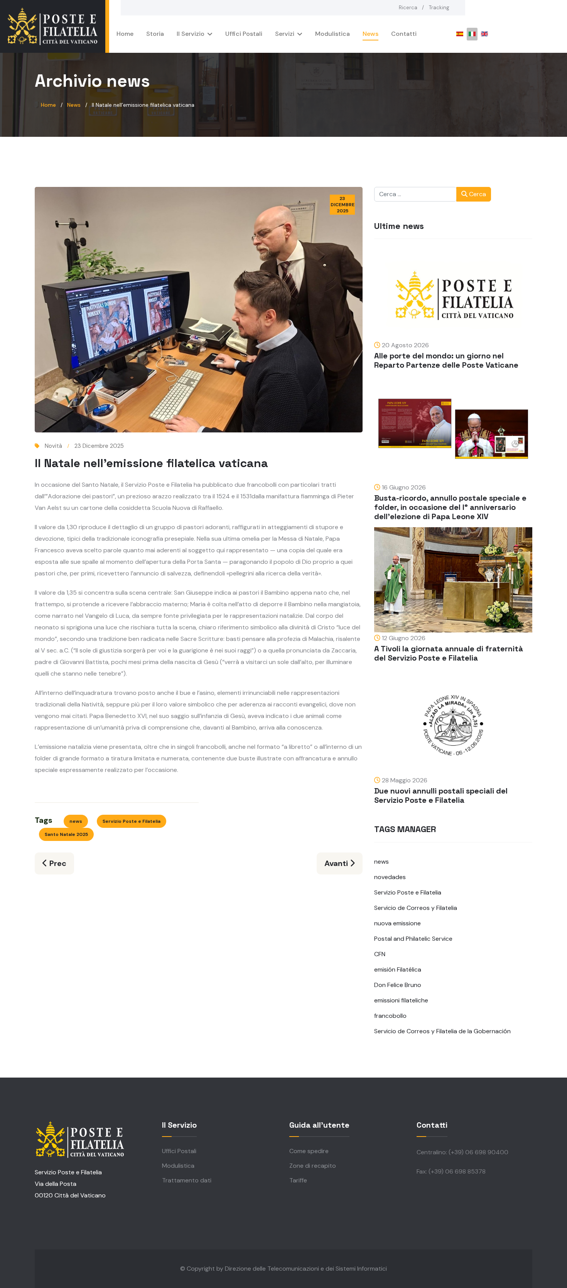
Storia (155, 34)
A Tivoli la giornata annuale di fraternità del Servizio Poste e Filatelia (448, 653)
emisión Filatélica (397, 969)
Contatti (404, 34)
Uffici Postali (243, 34)
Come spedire (309, 1151)
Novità (53, 446)
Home (124, 34)
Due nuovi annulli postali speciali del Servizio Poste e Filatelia (441, 795)
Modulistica (332, 34)
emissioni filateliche (401, 1000)
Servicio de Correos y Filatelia (415, 908)
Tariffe (298, 1180)
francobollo (390, 1016)
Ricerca (408, 7)
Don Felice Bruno (397, 985)
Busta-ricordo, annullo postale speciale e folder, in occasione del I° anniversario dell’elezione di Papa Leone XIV (450, 507)
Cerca (476, 194)
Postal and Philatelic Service (413, 939)
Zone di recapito (312, 1166)
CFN (379, 954)
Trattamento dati (186, 1180)
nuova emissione (397, 923)
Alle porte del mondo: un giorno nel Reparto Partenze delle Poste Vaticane (446, 360)
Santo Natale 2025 (66, 834)
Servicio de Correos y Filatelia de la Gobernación (442, 1031)
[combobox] (415, 194)
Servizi (284, 34)
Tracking (439, 7)
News (370, 34)
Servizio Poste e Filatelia (131, 821)
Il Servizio (190, 34)
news (75, 821)
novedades (390, 877)
